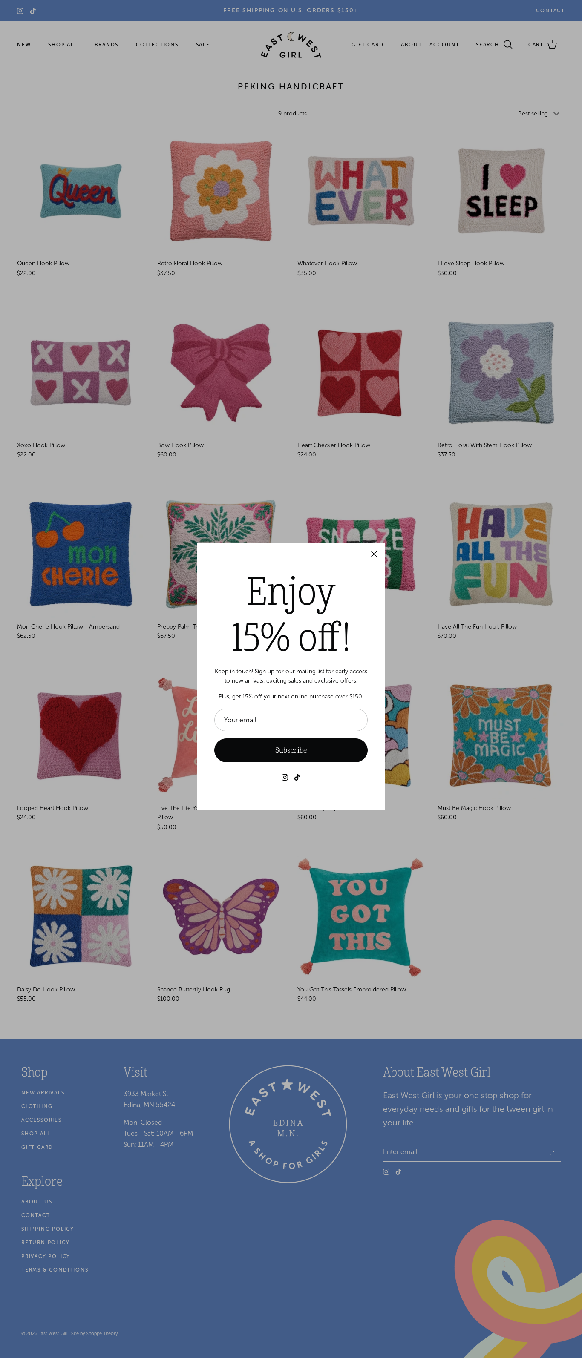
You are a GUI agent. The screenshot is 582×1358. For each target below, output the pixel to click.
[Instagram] (285, 777)
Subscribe (291, 750)
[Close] (374, 554)
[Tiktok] (297, 777)
